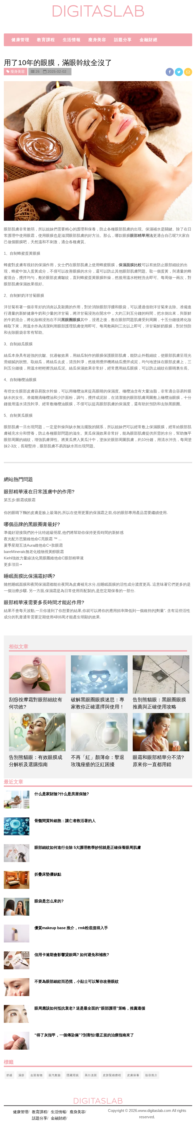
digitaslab (98, 11)
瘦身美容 (97, 40)
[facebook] (170, 72)
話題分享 (123, 40)
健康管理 (20, 40)
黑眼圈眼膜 (70, 319)
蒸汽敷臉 (54, 1075)
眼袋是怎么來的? (49, 901)
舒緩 (9, 1075)
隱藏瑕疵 (73, 1075)
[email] (188, 72)
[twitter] (179, 72)
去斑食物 (36, 1075)
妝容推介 (151, 1075)
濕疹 (21, 1075)
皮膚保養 (133, 1075)
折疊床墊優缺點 (47, 874)
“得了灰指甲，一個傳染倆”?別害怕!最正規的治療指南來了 (84, 1035)
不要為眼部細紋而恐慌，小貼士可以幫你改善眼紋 (76, 981)
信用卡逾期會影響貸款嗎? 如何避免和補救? (71, 954)
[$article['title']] (36, 674)
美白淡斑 (91, 1075)
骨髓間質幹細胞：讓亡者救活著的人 (65, 820)
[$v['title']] (16, 799)
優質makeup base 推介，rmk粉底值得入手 (71, 928)
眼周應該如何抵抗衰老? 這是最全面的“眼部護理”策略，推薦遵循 (89, 1008)
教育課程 (46, 40)
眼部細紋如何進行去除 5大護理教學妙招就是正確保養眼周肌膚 (87, 847)
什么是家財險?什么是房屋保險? (61, 794)
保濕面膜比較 (130, 265)
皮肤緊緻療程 (112, 1075)
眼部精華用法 (141, 235)
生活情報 (72, 40)
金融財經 (148, 40)
